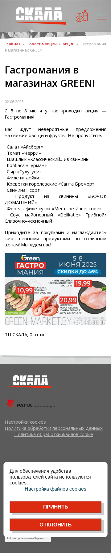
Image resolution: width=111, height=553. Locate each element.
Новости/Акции (42, 44)
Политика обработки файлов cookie (53, 434)
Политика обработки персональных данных (54, 428)
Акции (69, 44)
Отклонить (55, 525)
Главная (13, 44)
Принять (55, 507)
